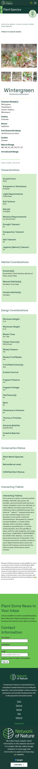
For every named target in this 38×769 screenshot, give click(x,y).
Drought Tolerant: (11, 224)
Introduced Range (10, 152)
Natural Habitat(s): (12, 281)
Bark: (5, 402)
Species (19, 709)
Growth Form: (9, 179)
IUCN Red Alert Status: (14, 472)
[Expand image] (19, 56)
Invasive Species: (11, 433)
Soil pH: (6, 209)
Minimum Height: (11, 319)
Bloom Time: (9, 334)
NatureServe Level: (12, 464)
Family (4, 116)
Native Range (7, 145)
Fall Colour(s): (10, 395)
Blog (19, 713)
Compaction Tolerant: (13, 232)
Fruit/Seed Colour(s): (13, 364)
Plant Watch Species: (13, 457)
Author (4, 138)
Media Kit (19, 718)
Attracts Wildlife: (11, 425)
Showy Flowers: (10, 349)
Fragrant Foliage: (11, 387)
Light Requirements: (13, 194)
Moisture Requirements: (15, 217)
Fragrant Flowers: (11, 380)
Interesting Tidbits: (12, 495)
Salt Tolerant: (9, 239)
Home (19, 701)
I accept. (19, 760)
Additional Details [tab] (10, 163)
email (34, 577)
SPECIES (4, 24)
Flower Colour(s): (11, 342)
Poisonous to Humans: (13, 410)
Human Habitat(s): (12, 292)
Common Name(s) (9, 102)
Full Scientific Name (11, 130)
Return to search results (11, 32)
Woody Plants (16, 24)
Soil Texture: (9, 201)
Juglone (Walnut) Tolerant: (16, 247)
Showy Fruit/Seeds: (12, 357)
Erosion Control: (11, 372)
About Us (19, 705)
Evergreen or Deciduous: (15, 186)
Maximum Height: (11, 326)
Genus (4, 123)
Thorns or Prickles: (12, 418)
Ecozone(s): (8, 271)
